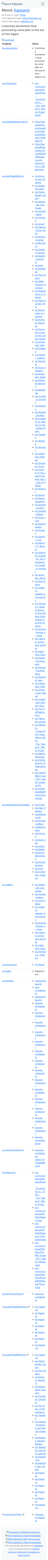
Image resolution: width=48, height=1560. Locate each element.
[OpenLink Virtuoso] (23, 1532)
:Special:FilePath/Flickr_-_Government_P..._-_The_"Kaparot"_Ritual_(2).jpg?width (40, 99)
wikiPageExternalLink (15, 121)
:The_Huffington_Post (40, 712)
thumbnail (9, 83)
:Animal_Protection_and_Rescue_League (40, 1428)
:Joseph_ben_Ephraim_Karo (40, 702)
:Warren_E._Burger (40, 546)
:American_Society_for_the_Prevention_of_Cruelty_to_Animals (40, 562)
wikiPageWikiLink (13, 176)
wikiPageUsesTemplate (16, 804)
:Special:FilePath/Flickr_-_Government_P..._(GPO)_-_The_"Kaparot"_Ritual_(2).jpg (40, 1188)
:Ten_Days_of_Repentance (40, 1409)
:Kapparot (40, 990)
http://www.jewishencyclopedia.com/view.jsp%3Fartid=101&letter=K (40, 131)
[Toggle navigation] (42, 4)
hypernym (9, 964)
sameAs (8, 980)
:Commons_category (40, 875)
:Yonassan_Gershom (40, 1399)
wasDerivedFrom (13, 1150)
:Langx (40, 846)
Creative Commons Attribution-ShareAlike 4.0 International (24, 1552)
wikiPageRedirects (15, 1306)
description (10, 48)
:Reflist (40, 849)
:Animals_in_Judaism (40, 955)
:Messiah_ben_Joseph (40, 1466)
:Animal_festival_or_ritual (40, 632)
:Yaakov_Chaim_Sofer (40, 230)
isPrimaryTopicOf (13, 1293)
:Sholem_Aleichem (40, 1380)
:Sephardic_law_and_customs (40, 1450)
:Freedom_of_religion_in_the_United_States (40, 425)
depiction (9, 1172)
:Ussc (39, 868)
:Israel (39, 224)
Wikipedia (38, 1545)
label (6, 971)
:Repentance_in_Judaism (40, 294)
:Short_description (40, 855)
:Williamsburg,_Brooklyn (40, 284)
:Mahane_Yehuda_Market (40, 1441)
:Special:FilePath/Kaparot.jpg (40, 1214)
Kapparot (22, 10)
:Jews (39, 265)
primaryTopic (13, 1514)
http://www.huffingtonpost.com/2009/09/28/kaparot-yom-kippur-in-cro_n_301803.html (40, 157)
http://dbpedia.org (32, 18)
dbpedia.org (27, 21)
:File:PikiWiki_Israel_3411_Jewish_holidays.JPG (40, 779)
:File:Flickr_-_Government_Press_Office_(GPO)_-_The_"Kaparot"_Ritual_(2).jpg (40, 737)
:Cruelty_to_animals (40, 399)
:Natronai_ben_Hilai (40, 303)
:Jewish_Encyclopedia (40, 661)
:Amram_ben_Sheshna (40, 179)
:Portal (40, 804)
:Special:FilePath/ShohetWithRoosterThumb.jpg (40, 1278)
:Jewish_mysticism (40, 259)
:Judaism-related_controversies (40, 594)
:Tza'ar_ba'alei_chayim (40, 195)
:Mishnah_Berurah (40, 383)
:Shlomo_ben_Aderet (40, 693)
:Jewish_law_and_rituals (40, 205)
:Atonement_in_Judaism (40, 313)
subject (7, 884)
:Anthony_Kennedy (40, 323)
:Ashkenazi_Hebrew (40, 457)
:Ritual (39, 495)
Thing (22, 15)
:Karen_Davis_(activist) (40, 1389)
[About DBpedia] (12, 4)
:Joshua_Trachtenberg (40, 670)
